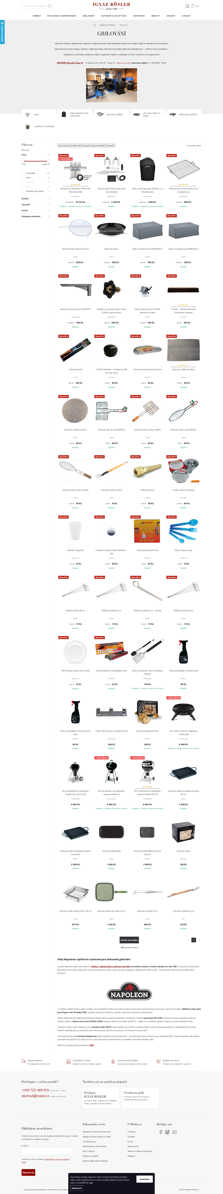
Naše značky (133, 1146)
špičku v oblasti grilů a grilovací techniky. (111, 966)
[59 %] (183, 470)
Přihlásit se (28, 1172)
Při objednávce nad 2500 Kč (39, 1062)
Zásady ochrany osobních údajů (97, 1136)
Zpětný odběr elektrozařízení (95, 1160)
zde (91, 1182)
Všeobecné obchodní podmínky (97, 1131)
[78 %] (75, 290)
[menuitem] (36, 15)
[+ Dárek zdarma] (183, 712)
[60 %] (147, 290)
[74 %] (75, 531)
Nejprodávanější (98, 145)
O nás (130, 1141)
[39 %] (183, 290)
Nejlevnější (76, 145)
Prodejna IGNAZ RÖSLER (95, 1094)
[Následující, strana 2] (193, 940)
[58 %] (111, 229)
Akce (38, 177)
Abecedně (110, 145)
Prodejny (132, 1131)
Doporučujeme (64, 145)
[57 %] (75, 591)
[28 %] (147, 410)
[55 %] (75, 229)
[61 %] (111, 410)
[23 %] (147, 169)
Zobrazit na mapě (123, 63)
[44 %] (147, 229)
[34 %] (111, 290)
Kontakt (131, 1136)
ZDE (92, 1045)
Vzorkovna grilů (134, 1092)
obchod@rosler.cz (44, 1095)
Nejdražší (86, 145)
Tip (38, 186)
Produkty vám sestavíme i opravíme (177, 1062)
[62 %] (75, 470)
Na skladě (38, 173)
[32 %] (111, 169)
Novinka (38, 182)
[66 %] (147, 591)
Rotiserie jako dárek (38, 191)
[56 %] (183, 350)
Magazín (131, 1155)
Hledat (50, 6)
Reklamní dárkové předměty (140, 1151)
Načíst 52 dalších (129, 940)
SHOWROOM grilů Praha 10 (70, 62)
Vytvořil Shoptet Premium (189, 1189)
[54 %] (183, 169)
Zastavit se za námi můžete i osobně (87, 1062)
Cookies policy (89, 1141)
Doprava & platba (90, 1155)
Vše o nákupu (89, 1151)
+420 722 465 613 (44, 1090)
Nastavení (76, 1188)
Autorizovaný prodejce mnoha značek (132, 1062)
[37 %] (147, 470)
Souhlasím (145, 1179)
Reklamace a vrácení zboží (94, 1146)
